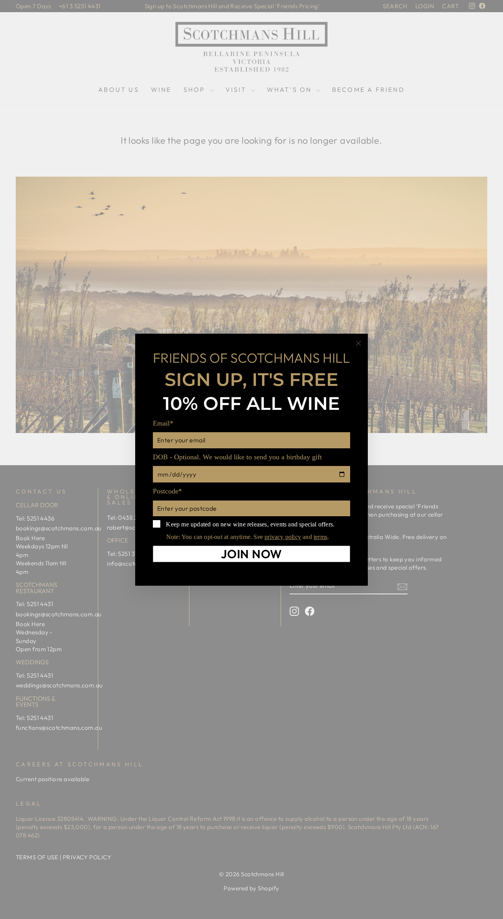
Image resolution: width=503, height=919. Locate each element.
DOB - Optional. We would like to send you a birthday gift (237, 456)
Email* (163, 423)
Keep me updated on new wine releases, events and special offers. (249, 524)
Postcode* (167, 491)
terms (320, 536)
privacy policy (282, 536)
